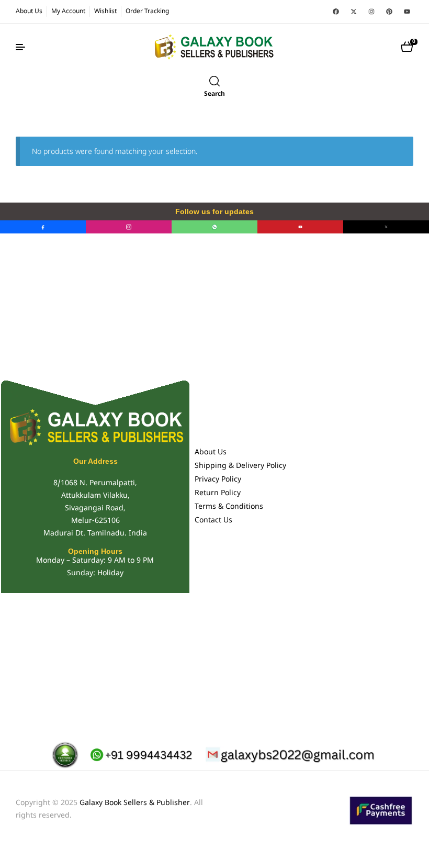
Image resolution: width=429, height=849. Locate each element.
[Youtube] (407, 11)
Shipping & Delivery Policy (240, 466)
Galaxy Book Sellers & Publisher (135, 803)
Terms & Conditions (229, 506)
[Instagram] (371, 11)
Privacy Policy (218, 479)
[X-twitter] (353, 11)
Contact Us (213, 520)
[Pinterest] (389, 11)
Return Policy (218, 493)
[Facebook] (336, 11)
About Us (211, 452)
